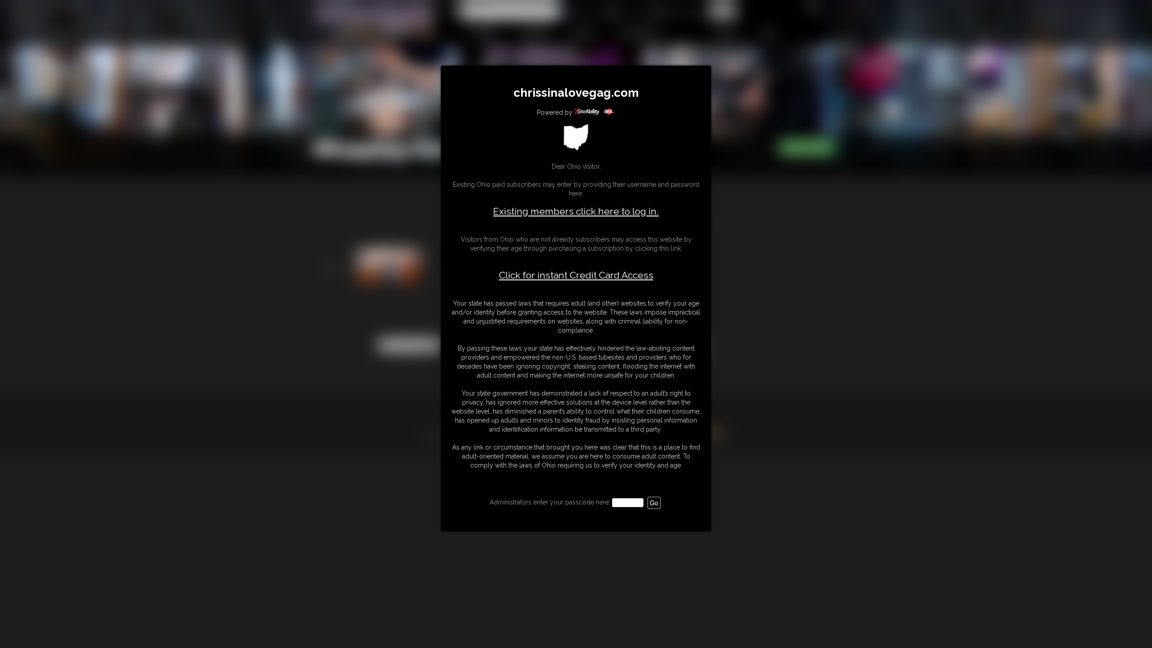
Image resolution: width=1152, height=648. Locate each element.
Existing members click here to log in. (576, 211)
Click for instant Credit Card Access (576, 275)
